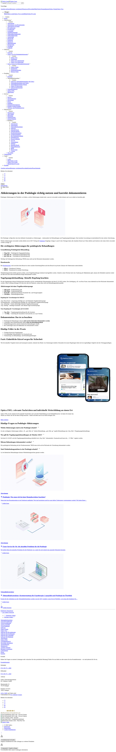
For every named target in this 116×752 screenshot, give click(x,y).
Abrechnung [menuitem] (7, 20)
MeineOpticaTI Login (30, 14)
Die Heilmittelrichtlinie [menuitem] (17, 136)
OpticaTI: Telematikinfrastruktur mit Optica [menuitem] (22, 81)
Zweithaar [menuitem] (10, 46)
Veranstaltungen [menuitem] (11, 98)
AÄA (2, 693)
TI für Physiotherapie (6, 621)
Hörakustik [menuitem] (10, 38)
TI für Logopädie (5, 624)
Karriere (30, 168)
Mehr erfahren (4, 419)
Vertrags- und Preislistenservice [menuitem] (15, 108)
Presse (33, 168)
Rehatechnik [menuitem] (10, 44)
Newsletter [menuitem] (10, 153)
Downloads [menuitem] (10, 100)
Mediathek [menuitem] (10, 116)
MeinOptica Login (9, 14)
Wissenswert (25, 9)
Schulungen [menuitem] (14, 68)
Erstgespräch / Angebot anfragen (9, 748)
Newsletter (31, 9)
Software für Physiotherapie (8, 632)
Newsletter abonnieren (7, 643)
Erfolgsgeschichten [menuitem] (16, 70)
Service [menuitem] (6, 94)
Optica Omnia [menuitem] (14, 67)
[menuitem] (17, 54)
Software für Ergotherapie (8, 634)
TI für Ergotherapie (6, 623)
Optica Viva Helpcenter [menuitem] (17, 62)
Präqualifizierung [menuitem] (15, 146)
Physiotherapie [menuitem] (11, 28)
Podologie (42, 241)
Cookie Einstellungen (10, 729)
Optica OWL (4, 640)
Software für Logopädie (7, 635)
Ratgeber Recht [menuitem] (15, 145)
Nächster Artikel (8, 617)
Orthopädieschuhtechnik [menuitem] (14, 34)
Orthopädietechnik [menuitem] (12, 35)
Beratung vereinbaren (16, 9)
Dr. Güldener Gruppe (16, 694)
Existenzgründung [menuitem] (16, 134)
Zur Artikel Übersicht (8, 612)
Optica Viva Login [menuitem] (12, 162)
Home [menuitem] (5, 18)
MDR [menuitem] (12, 148)
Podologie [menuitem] (10, 40)
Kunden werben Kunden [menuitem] (14, 106)
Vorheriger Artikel (10, 615)
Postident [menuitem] (9, 103)
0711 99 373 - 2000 (6, 668)
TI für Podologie (5, 626)
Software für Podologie (7, 637)
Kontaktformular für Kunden (8, 739)
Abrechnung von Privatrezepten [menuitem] (16, 25)
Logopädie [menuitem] (10, 31)
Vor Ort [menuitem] (13, 140)
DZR (5, 693)
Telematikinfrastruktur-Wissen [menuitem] (19, 84)
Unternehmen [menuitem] (7, 154)
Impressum (7, 726)
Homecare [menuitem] (10, 41)
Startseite (37, 168)
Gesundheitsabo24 (6, 641)
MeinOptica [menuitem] (10, 92)
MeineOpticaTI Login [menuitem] (13, 164)
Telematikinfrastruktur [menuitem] (13, 78)
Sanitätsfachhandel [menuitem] (12, 32)
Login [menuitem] (5, 156)
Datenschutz (7, 728)
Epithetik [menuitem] (9, 48)
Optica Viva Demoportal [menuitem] (17, 60)
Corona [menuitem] (13, 151)
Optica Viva (60, 9)
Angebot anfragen (5, 9)
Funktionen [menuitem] (14, 59)
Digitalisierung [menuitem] (15, 137)
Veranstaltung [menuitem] (14, 142)
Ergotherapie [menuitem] (10, 29)
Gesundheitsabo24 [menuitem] (12, 89)
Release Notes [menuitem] (15, 71)
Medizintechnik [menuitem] (11, 43)
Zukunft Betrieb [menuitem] (11, 119)
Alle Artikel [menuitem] (10, 114)
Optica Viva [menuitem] (14, 57)
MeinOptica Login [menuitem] (12, 160)
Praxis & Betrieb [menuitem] (15, 139)
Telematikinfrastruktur (6, 620)
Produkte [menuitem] (6, 73)
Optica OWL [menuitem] (11, 90)
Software (3, 627)
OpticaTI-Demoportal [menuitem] (17, 87)
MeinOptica (37, 9)
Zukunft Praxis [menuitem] (11, 117)
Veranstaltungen (45, 9)
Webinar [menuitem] (13, 143)
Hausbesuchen (7, 265)
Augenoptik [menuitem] (10, 37)
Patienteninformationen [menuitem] (13, 105)
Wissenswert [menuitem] (7, 109)
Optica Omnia (53, 9)
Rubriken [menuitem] (9, 120)
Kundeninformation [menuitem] (16, 133)
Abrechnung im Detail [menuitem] (13, 26)
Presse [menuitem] (9, 101)
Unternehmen (4, 650)
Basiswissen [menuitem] (14, 149)
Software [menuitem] (6, 49)
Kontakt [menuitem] (6, 165)
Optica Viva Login (19, 14)
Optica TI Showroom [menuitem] (16, 86)
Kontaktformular (5, 662)
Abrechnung (4, 185)
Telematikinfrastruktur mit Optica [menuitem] (20, 83)
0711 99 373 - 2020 (6, 674)
